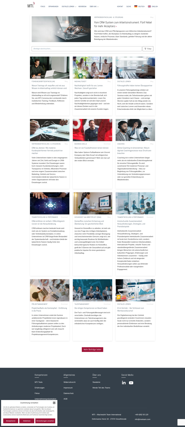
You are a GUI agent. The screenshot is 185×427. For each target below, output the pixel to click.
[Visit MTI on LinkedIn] (123, 382)
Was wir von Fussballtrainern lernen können (92, 148)
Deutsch (141, 6)
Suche (128, 6)
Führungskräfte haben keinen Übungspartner (134, 85)
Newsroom (82, 6)
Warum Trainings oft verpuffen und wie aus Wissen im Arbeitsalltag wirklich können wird (49, 87)
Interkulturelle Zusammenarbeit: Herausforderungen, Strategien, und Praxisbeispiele (131, 224)
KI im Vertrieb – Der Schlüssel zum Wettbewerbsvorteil (130, 309)
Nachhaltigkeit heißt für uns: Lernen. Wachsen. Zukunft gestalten (89, 87)
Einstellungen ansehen (45, 421)
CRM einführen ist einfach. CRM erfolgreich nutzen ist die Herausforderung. (48, 222)
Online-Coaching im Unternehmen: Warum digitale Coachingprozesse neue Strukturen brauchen (134, 151)
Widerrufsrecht (69, 382)
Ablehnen (27, 421)
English (155, 6)
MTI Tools (39, 382)
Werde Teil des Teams (101, 388)
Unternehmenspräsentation (45, 399)
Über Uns (93, 6)
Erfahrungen (53, 6)
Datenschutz (69, 393)
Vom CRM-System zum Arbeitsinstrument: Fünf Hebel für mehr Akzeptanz (123, 24)
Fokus (43, 6)
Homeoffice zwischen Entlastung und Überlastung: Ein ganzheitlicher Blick (89, 222)
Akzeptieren (10, 421)
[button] (54, 403)
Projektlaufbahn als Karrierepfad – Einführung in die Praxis (49, 309)
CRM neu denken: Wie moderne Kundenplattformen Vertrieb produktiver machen (47, 151)
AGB (65, 399)
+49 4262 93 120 (141, 415)
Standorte (96, 382)
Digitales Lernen (68, 6)
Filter (149, 48)
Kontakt (120, 6)
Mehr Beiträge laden (92, 349)
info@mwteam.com (142, 419)
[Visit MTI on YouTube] (131, 382)
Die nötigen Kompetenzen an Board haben (91, 308)
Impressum (68, 388)
